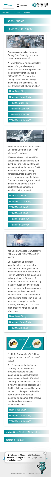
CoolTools (23, 5)
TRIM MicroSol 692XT (20, 120)
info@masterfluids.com (18, 473)
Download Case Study (20, 97)
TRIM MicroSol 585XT (20, 108)
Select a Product (15, 439)
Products (16, 12)
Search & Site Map (34, 473)
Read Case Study (17, 91)
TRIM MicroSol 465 (18, 102)
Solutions (5, 12)
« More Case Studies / (23, 432)
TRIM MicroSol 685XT (20, 114)
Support (27, 12)
